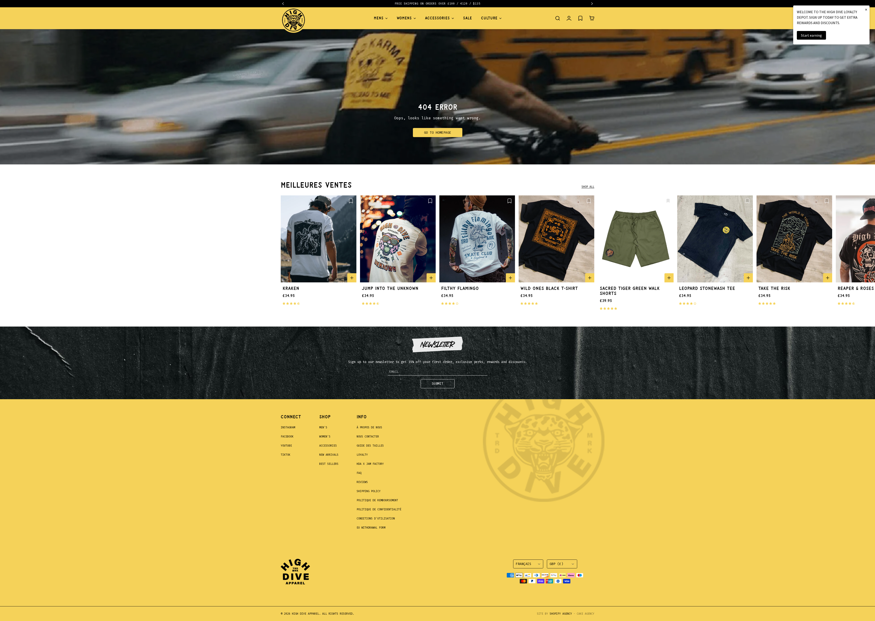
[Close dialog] (521, 252)
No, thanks (467, 365)
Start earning (811, 35)
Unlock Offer (467, 340)
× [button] (866, 9)
